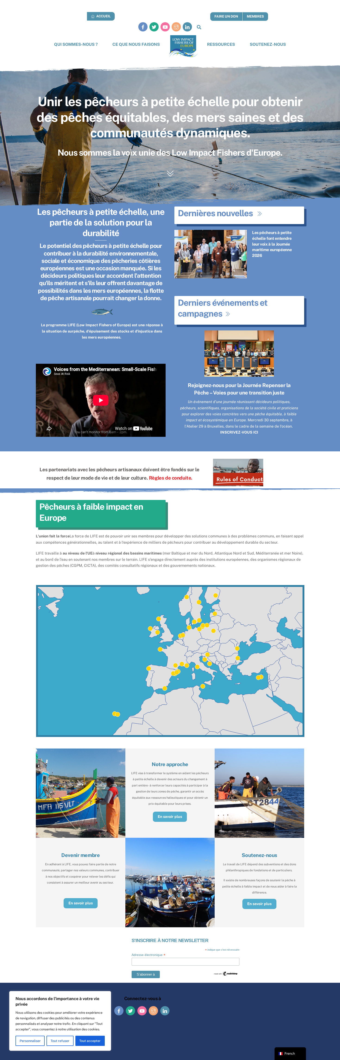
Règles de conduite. (170, 478)
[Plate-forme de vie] (183, 46)
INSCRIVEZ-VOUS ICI (239, 432)
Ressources (221, 44)
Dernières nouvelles (215, 213)
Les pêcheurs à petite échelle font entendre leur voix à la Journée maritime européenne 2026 (272, 244)
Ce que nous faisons (136, 44)
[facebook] (143, 27)
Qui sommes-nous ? (76, 44)
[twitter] (154, 27)
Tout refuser (60, 1041)
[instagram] (176, 27)
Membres (255, 16)
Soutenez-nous (268, 44)
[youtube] (165, 27)
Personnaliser (30, 1041)
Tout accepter (90, 1041)
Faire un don (226, 16)
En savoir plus (170, 816)
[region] (60, 1021)
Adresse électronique (148, 955)
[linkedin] (187, 27)
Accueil (103, 16)
